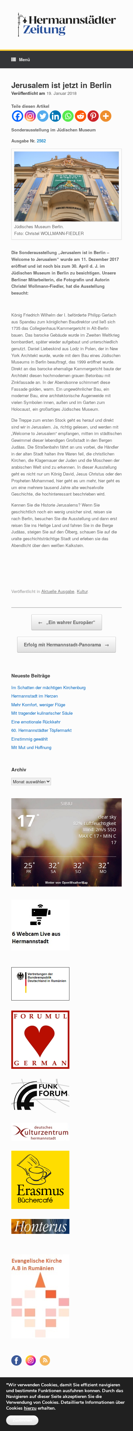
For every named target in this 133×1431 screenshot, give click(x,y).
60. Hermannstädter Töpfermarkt (41, 730)
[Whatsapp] (68, 116)
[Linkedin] (55, 116)
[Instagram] (30, 116)
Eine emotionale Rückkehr (35, 722)
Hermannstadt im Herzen (34, 696)
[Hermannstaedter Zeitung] (66, 24)
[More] (105, 116)
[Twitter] (42, 116)
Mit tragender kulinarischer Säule (42, 713)
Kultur (82, 591)
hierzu (30, 1408)
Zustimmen (22, 1420)
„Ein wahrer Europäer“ (66, 622)
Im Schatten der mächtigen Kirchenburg (48, 687)
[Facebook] (17, 116)
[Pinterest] (93, 116)
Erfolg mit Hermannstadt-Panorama (66, 644)
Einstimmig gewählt (29, 739)
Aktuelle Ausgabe (57, 591)
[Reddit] (80, 116)
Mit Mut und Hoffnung (31, 747)
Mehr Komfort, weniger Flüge (38, 704)
